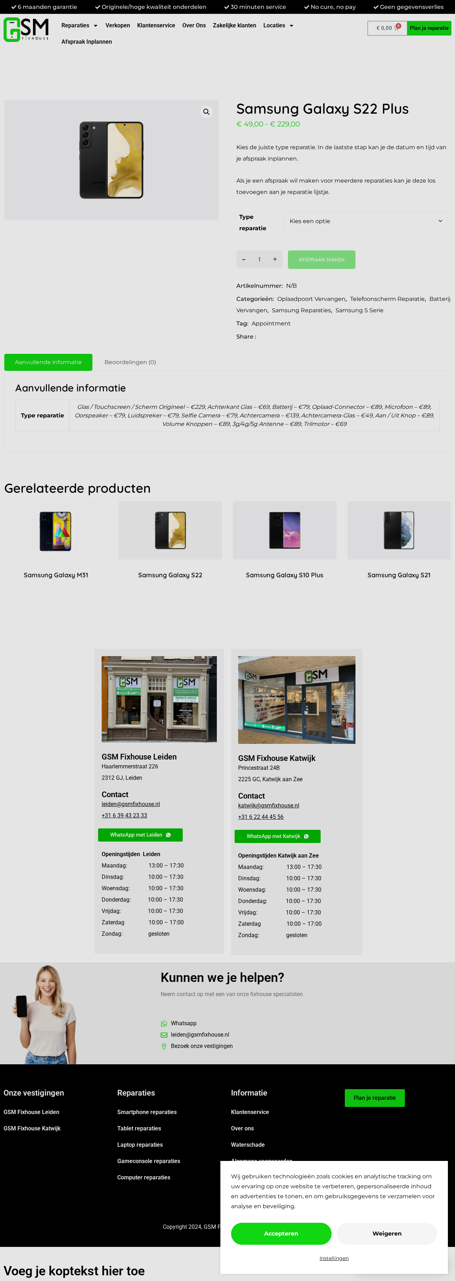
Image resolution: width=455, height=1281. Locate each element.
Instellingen (334, 1258)
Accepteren (281, 1233)
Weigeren (387, 1233)
